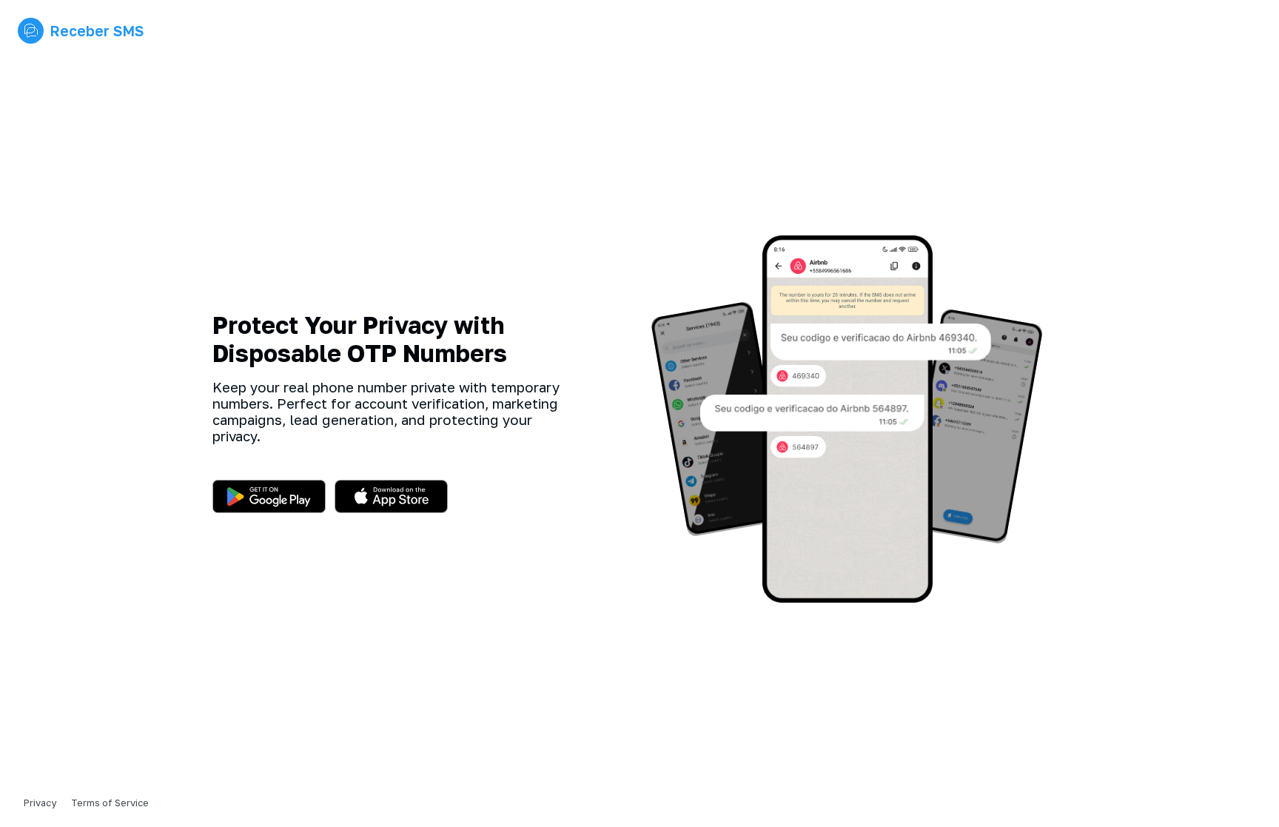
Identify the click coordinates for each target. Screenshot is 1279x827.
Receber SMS (97, 30)
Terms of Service (110, 802)
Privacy (40, 802)
